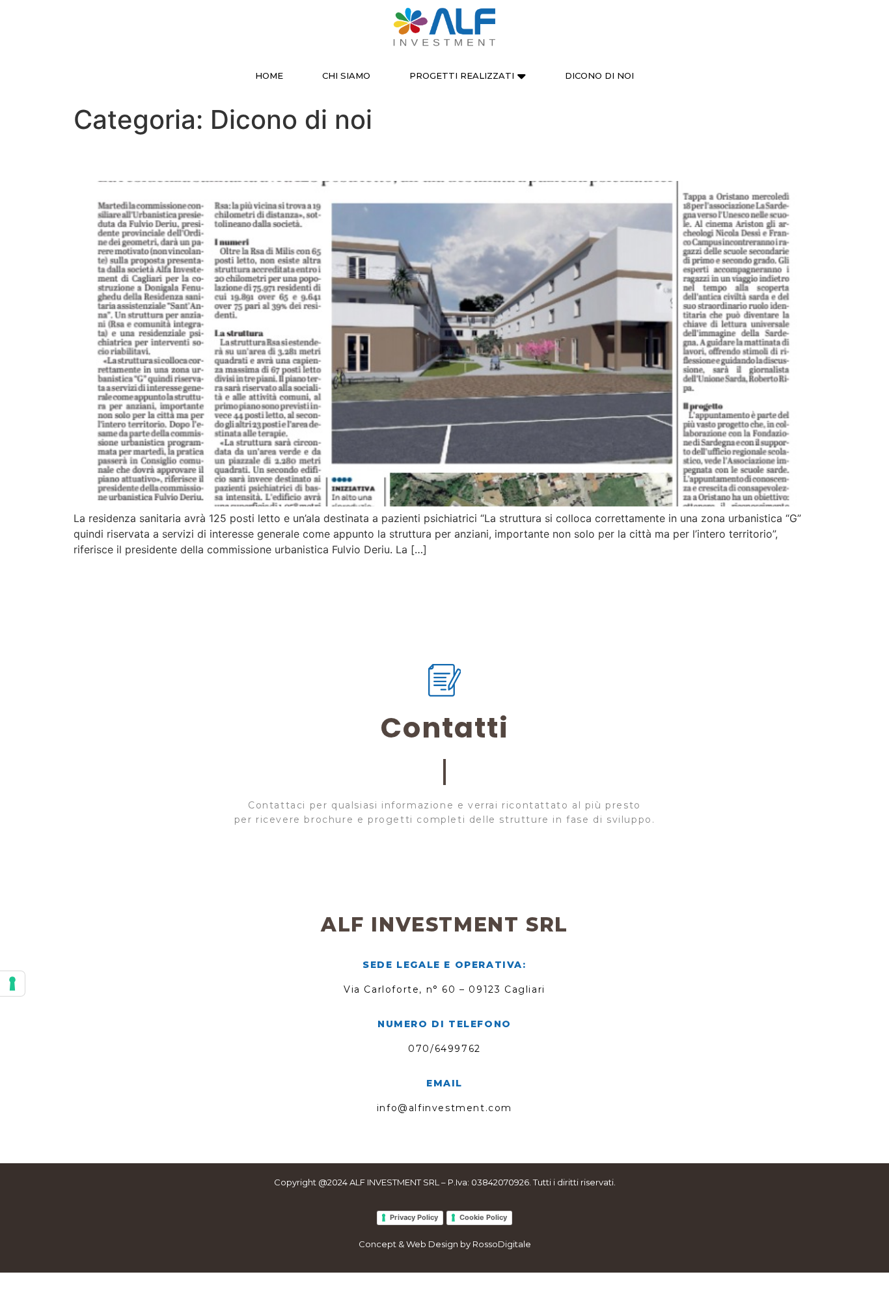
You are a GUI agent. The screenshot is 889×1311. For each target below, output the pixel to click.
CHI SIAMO (346, 75)
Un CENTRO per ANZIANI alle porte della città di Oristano (355, 158)
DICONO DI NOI (599, 75)
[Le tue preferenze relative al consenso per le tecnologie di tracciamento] (12, 983)
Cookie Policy (483, 1217)
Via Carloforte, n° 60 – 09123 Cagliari (444, 989)
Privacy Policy (414, 1217)
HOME (269, 75)
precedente (108, 578)
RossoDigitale (501, 1244)
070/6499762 (444, 1049)
